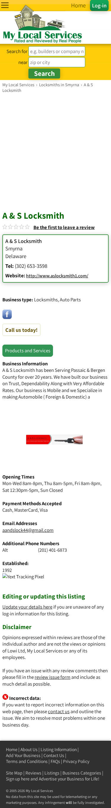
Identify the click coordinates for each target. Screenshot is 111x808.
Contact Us (54, 755)
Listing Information (59, 749)
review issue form (52, 677)
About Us (29, 749)
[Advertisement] (55, 151)
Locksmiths (46, 299)
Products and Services (27, 350)
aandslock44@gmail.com (28, 530)
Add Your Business (23, 755)
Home (11, 749)
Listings (51, 773)
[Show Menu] (5, 5)
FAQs (55, 761)
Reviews (33, 773)
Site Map (14, 773)
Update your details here (27, 607)
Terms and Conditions (27, 761)
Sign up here (18, 779)
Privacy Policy (76, 761)
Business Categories (81, 773)
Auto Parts (70, 299)
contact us (59, 711)
